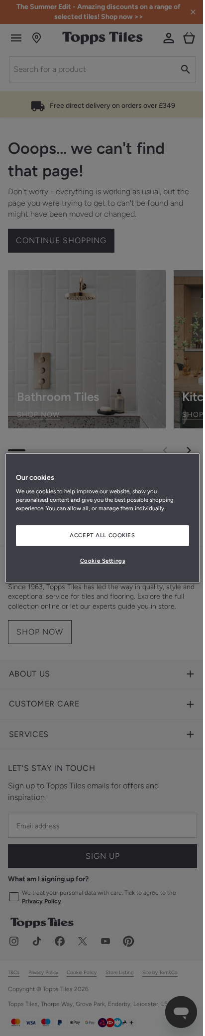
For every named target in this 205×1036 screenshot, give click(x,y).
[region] (102, 518)
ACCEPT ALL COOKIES (102, 535)
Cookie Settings (102, 560)
